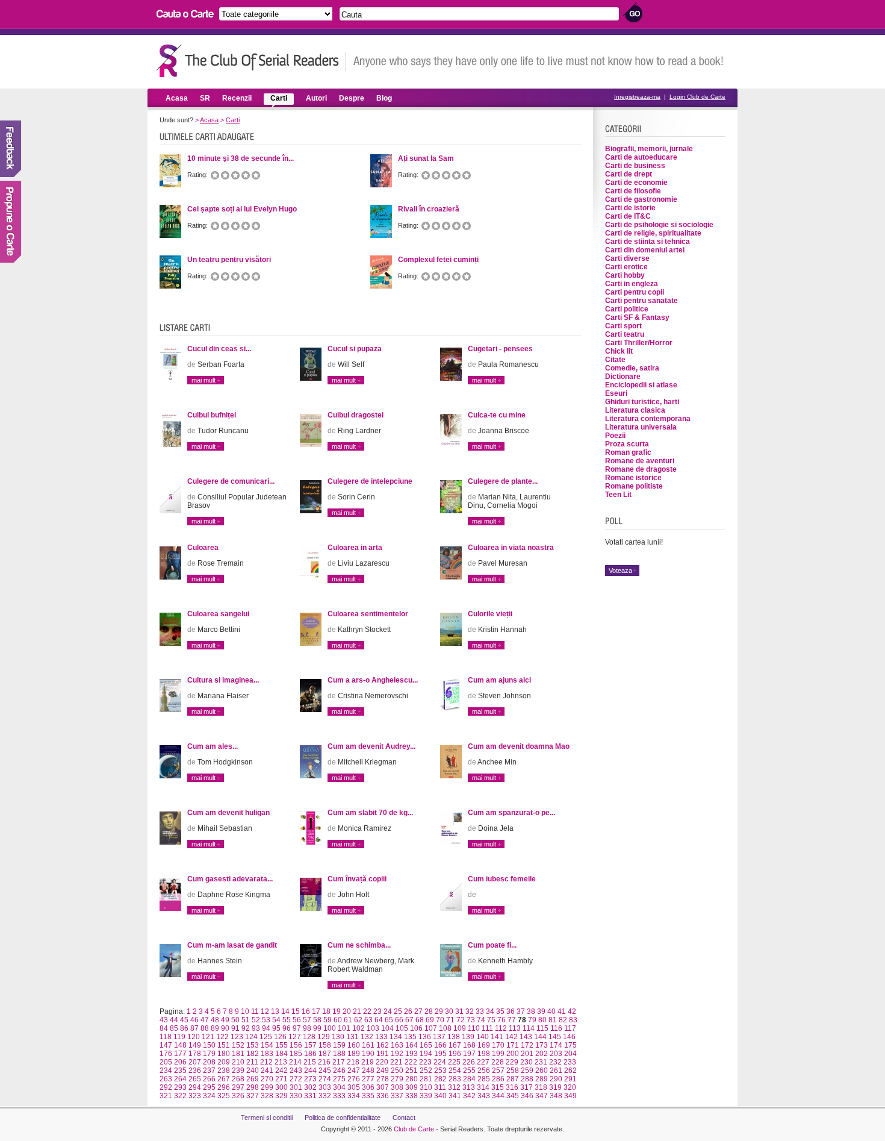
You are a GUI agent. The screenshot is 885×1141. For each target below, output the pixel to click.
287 (512, 1079)
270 (267, 1079)
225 (454, 1062)
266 (209, 1079)
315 (497, 1087)
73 (471, 1020)
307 (382, 1087)
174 (556, 1045)
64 (378, 1020)
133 (381, 1037)
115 (542, 1028)
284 (469, 1079)
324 (209, 1096)
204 (570, 1053)
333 (339, 1096)
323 (194, 1096)
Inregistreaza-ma (637, 96)
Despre (351, 98)
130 (338, 1037)
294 (194, 1087)
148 (180, 1045)
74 (481, 1020)
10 (245, 1011)
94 (266, 1028)
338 (411, 1096)
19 (336, 1011)
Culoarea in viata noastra (511, 547)
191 (382, 1053)
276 (353, 1079)
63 (368, 1020)
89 (215, 1028)
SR (205, 98)
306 (368, 1087)
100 (329, 1028)
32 (469, 1011)
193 (411, 1053)
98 (307, 1028)
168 (469, 1045)
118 (166, 1037)
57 (307, 1020)
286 (498, 1079)
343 (483, 1096)
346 (527, 1096)
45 (184, 1020)
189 (353, 1053)
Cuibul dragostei (356, 415)
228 (497, 1062)
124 (251, 1037)
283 (455, 1079)
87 (194, 1028)
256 (483, 1070)
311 (440, 1087)
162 (382, 1045)
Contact (404, 1117)
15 (295, 1011)
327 (252, 1096)
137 (439, 1037)
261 (556, 1070)
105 (402, 1028)
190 (368, 1053)
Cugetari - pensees (500, 349)
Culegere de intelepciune (370, 481)
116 (556, 1028)
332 (324, 1096)
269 (252, 1079)
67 (409, 1020)
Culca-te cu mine (497, 415)
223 (425, 1062)
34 (490, 1011)
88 (204, 1028)
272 (296, 1079)
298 (252, 1087)
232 (555, 1062)
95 (276, 1028)
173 (541, 1045)
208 (209, 1062)
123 (237, 1037)
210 (238, 1062)
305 (353, 1087)
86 (184, 1028)
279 (397, 1079)
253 (440, 1070)
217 (338, 1062)
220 (382, 1062)
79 (532, 1020)
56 (297, 1020)
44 (174, 1020)
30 (449, 1011)
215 (309, 1062)
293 (180, 1087)
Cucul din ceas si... (219, 349)
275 (339, 1079)
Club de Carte (414, 1129)
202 (541, 1053)
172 (527, 1045)
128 (309, 1037)
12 (265, 1011)
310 (426, 1087)
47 (204, 1020)
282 (440, 1079)
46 (194, 1020)
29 (439, 1011)
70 (440, 1020)
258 (512, 1070)
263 (166, 1079)
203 (556, 1053)
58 (317, 1020)
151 (223, 1045)
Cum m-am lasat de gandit (232, 945)
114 (529, 1028)
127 (294, 1037)
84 (164, 1028)
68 (419, 1020)
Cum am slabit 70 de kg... (370, 812)
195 (440, 1053)
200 (512, 1053)
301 (296, 1087)
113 (515, 1028)
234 (166, 1070)
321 (166, 1096)
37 (521, 1011)
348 (556, 1096)
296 (223, 1087)
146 (569, 1037)
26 (408, 1011)
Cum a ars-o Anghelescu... (373, 680)
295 (209, 1087)
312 (454, 1087)
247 (353, 1070)
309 (411, 1087)
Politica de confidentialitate (342, 1117)
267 (223, 1079)
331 (310, 1096)
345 (512, 1096)
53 (266, 1020)
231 (541, 1062)
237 (209, 1070)
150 (209, 1045)
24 (388, 1011)
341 (455, 1096)
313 (468, 1087)
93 (256, 1028)
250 (397, 1070)
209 (223, 1062)
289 (541, 1079)
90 (225, 1028)
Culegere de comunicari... (231, 481)
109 (459, 1028)
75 (491, 1020)
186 (310, 1053)
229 (512, 1062)
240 (252, 1070)
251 (411, 1070)
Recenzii (237, 98)
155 (281, 1045)
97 (297, 1028)
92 (245, 1028)
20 (347, 1011)
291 (570, 1079)
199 (498, 1053)
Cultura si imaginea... (223, 680)
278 (382, 1079)
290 (556, 1079)
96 (286, 1028)
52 (256, 1020)
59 (327, 1020)
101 (344, 1028)
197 (469, 1053)
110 (474, 1028)
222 (411, 1062)
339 (426, 1096)
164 (411, 1045)
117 (570, 1028)
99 (317, 1028)
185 (296, 1053)
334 (353, 1096)
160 (353, 1045)
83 (573, 1020)
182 (252, 1053)
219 (367, 1062)
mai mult (203, 380)
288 (527, 1079)
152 (238, 1045)
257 (498, 1070)
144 (540, 1037)
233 (570, 1062)
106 (416, 1028)
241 (267, 1070)
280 (411, 1079)
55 (286, 1020)
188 (339, 1053)
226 (468, 1062)
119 (179, 1037)
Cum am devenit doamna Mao (519, 746)
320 (570, 1087)
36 (510, 1011)
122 (222, 1037)
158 (324, 1045)
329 (281, 1096)
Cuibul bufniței (211, 415)
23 (377, 1011)
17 (316, 1011)
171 (512, 1045)
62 (358, 1020)
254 (455, 1070)
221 (396, 1062)
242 (281, 1070)
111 (487, 1028)
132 (367, 1037)
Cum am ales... (212, 746)
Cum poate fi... (492, 945)
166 (440, 1045)
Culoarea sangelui (218, 614)
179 (209, 1053)
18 (326, 1011)
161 (368, 1045)
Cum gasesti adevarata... (230, 879)
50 (235, 1020)
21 (357, 1011)
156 (296, 1045)
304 (339, 1087)
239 (238, 1070)
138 (453, 1037)
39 (541, 1011)
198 (483, 1053)
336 (382, 1096)
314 (483, 1087)
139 (468, 1037)
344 (498, 1096)
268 (238, 1079)
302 (310, 1087)
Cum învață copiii (357, 879)
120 (193, 1037)
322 (180, 1096)
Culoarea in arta (355, 547)
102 (358, 1028)
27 (418, 1011)
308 (397, 1087)
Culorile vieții (490, 614)
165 (426, 1045)
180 (223, 1053)
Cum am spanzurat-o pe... (511, 812)
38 (531, 1011)
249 (382, 1070)
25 (398, 1011)
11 (255, 1011)
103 (373, 1028)
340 (440, 1096)
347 (541, 1096)
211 (252, 1062)
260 (541, 1070)
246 (339, 1070)
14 (285, 1011)
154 (267, 1045)
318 (541, 1087)
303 (324, 1087)
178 (194, 1053)
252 (426, 1070)
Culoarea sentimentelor (368, 614)
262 (570, 1070)
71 (450, 1020)
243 (296, 1070)
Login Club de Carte (697, 96)
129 (323, 1037)
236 (194, 1070)
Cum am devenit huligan (228, 812)
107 (430, 1028)
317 (526, 1087)
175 (570, 1045)
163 (397, 1045)
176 (166, 1053)
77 (512, 1020)
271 (281, 1079)
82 (563, 1020)
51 (245, 1020)
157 (310, 1045)
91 (235, 1028)
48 (215, 1020)
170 (498, 1045)
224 (439, 1062)
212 (266, 1062)
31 (459, 1011)
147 (166, 1045)
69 (430, 1020)
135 (410, 1037)
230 (526, 1062)
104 (387, 1028)
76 (501, 1020)
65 (389, 1020)
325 (223, 1096)
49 (225, 1020)
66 (399, 1020)
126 (280, 1037)
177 (180, 1053)
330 (296, 1096)
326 (238, 1096)
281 (426, 1079)
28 (428, 1011)
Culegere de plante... (503, 481)
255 (469, 1070)
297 (238, 1087)
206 (180, 1062)
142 (511, 1037)
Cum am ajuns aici (499, 680)
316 (512, 1087)
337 (397, 1096)
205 (166, 1062)
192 (397, 1053)
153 (252, 1045)
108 (445, 1028)
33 (480, 1011)
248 (368, 1070)
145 (554, 1037)
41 (561, 1011)
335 (368, 1096)
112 (501, 1028)
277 (368, 1079)
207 (194, 1062)
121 (208, 1037)
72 (460, 1020)
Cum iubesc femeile (502, 879)
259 (527, 1070)
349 (570, 1096)
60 (338, 1020)
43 (164, 1020)
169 (483, 1045)
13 (275, 1011)
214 (295, 1062)
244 (310, 1070)
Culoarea (203, 547)
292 (166, 1087)
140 (482, 1037)
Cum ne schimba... (359, 945)
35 (500, 1011)
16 (306, 1011)
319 (555, 1087)
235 (180, 1070)
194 (426, 1053)
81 (552, 1020)
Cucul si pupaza (355, 349)
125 (265, 1037)
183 (267, 1053)
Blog (384, 98)
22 (367, 1011)
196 (455, 1053)
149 (194, 1045)
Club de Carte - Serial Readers (251, 60)
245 (324, 1070)
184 (281, 1053)
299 (267, 1087)
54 (276, 1020)
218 (353, 1062)
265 (194, 1079)
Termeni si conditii (267, 1117)
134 (396, 1037)
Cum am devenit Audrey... (371, 746)
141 (497, 1037)
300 (281, 1087)
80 (542, 1020)
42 (572, 1011)
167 (455, 1045)
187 (324, 1053)
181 (238, 1053)
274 (324, 1079)
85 (174, 1028)
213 (281, 1062)
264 (180, 1079)
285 (483, 1079)
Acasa (177, 98)
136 (424, 1037)
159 (339, 1045)
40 (551, 1011)
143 (526, 1037)
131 (352, 1037)
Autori (316, 98)
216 (324, 1062)
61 (348, 1020)
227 (483, 1062)
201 (527, 1053)
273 (310, 1079)
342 (469, 1096)
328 (267, 1096)
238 (223, 1070)
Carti (278, 98)
